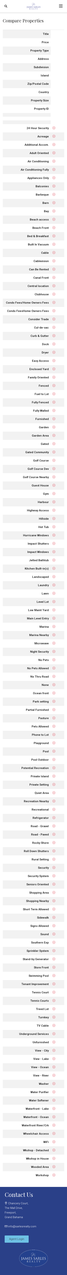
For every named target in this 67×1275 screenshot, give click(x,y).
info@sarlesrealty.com (22, 1226)
